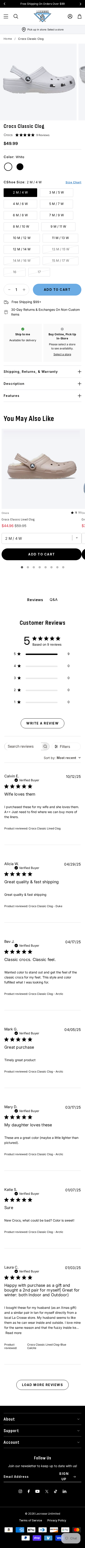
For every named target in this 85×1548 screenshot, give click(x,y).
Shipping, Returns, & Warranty (31, 371)
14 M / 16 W (22, 260)
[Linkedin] (64, 1491)
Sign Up (64, 1476)
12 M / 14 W (22, 249)
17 (39, 272)
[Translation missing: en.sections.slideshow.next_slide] (80, 4)
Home (8, 38)
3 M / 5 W (56, 192)
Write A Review (42, 723)
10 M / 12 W (22, 238)
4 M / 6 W (20, 204)
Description (14, 384)
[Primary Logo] (43, 16)
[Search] (16, 16)
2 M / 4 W (20, 192)
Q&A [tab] (54, 599)
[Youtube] (37, 1491)
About (9, 1419)
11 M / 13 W (60, 238)
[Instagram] (20, 1491)
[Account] (70, 16)
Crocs (8, 135)
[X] (47, 1491)
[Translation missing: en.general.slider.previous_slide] (4, 4)
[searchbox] (23, 746)
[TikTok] (55, 1491)
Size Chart (73, 182)
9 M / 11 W (58, 226)
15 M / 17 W (60, 260)
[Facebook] (29, 1491)
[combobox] (62, 758)
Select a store (62, 354)
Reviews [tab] (35, 599)
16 (14, 272)
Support (11, 1431)
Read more (13, 1333)
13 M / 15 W (60, 249)
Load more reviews (42, 1385)
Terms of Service (30, 1520)
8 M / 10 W (21, 226)
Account (11, 1442)
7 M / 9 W (56, 215)
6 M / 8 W (20, 215)
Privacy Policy (56, 1520)
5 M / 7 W (56, 204)
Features (11, 396)
